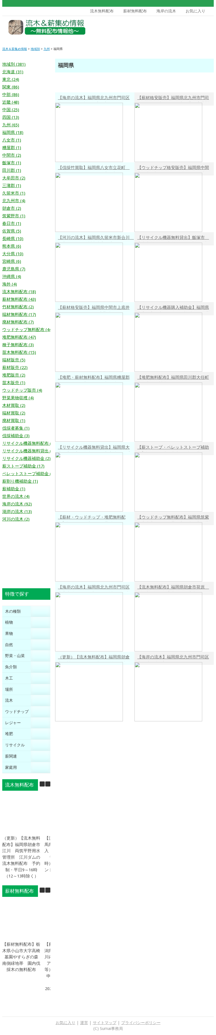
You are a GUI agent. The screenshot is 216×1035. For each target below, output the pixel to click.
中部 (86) (10, 94)
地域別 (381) (14, 64)
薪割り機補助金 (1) (20, 481)
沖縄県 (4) (11, 276)
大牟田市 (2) (13, 178)
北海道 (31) (12, 71)
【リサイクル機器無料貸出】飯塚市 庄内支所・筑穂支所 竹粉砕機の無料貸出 (173, 238)
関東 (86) (10, 87)
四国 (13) (10, 117)
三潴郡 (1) (11, 185)
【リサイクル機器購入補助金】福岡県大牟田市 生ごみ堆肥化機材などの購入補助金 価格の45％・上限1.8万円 (173, 308)
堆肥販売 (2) (13, 375)
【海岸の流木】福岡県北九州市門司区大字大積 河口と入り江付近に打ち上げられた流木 (94, 588)
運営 (84, 1022)
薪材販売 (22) (15, 367)
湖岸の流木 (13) (17, 511)
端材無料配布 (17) (19, 314)
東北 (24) (10, 79)
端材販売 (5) (13, 360)
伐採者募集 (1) (16, 428)
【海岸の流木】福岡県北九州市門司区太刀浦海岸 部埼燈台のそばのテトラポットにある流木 (173, 658)
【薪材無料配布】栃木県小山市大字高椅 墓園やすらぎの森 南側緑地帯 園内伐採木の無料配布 (23, 957)
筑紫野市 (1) (13, 215)
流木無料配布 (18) (19, 291)
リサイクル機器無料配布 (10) (29, 443)
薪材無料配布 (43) (19, 299)
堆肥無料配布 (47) (19, 337)
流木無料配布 (102, 11)
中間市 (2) (11, 155)
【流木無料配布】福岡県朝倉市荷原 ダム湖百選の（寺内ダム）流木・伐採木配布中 (173, 588)
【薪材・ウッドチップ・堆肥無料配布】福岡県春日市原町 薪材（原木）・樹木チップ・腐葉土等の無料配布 (94, 518)
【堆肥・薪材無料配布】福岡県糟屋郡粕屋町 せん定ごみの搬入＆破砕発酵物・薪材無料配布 (94, 378)
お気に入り (195, 11)
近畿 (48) (10, 102)
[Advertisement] (170, 28)
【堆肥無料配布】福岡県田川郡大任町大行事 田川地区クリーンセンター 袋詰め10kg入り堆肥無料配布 (173, 378)
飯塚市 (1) (11, 162)
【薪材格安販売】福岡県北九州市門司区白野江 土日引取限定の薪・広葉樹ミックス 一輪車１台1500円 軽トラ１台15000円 (173, 98)
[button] (47, 783)
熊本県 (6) (11, 246)
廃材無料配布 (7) (18, 322)
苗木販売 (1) (13, 382)
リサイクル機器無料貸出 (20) (29, 450)
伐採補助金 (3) (16, 435)
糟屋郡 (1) (11, 147)
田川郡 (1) (11, 170)
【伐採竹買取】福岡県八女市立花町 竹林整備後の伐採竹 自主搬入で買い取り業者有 (94, 168)
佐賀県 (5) (11, 231)
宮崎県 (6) (11, 261)
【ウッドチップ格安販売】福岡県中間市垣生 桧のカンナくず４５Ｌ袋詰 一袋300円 (173, 168)
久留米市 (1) (13, 193)
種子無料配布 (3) (18, 344)
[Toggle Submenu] (40, 611)
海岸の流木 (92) (17, 504)
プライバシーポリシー (141, 1022)
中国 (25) (10, 109)
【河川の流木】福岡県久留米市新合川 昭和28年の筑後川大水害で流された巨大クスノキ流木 (96, 238)
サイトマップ (104, 1022)
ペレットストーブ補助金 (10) (29, 473)
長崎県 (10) (12, 238)
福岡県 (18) (12, 132)
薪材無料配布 (135, 11)
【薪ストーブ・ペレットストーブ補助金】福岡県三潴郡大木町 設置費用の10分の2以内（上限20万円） (173, 448)
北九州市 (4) (13, 200)
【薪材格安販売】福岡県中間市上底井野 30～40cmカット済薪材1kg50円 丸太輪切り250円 (94, 308)
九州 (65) (10, 124)
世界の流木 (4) (16, 496)
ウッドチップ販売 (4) (22, 390)
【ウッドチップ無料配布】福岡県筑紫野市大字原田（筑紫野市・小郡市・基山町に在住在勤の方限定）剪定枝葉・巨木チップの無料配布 (173, 518)
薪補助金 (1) (13, 488)
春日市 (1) (11, 223)
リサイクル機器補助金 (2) (26, 458)
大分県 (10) (12, 253)
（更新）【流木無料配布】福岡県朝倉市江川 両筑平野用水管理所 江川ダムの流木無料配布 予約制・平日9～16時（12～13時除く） (94, 658)
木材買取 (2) (13, 405)
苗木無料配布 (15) (19, 352)
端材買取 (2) (13, 413)
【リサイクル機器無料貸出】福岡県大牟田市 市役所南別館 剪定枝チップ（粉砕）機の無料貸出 (94, 448)
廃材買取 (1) (13, 420)
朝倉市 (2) (11, 208)
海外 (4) (9, 284)
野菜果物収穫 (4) (18, 397)
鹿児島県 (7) (13, 269)
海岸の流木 (166, 11)
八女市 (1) (11, 140)
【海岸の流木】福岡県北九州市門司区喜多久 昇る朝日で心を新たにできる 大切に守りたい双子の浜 (96, 98)
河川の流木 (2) (16, 519)
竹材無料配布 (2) (18, 306)
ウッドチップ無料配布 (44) (27, 329)
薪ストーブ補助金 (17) (23, 466)
